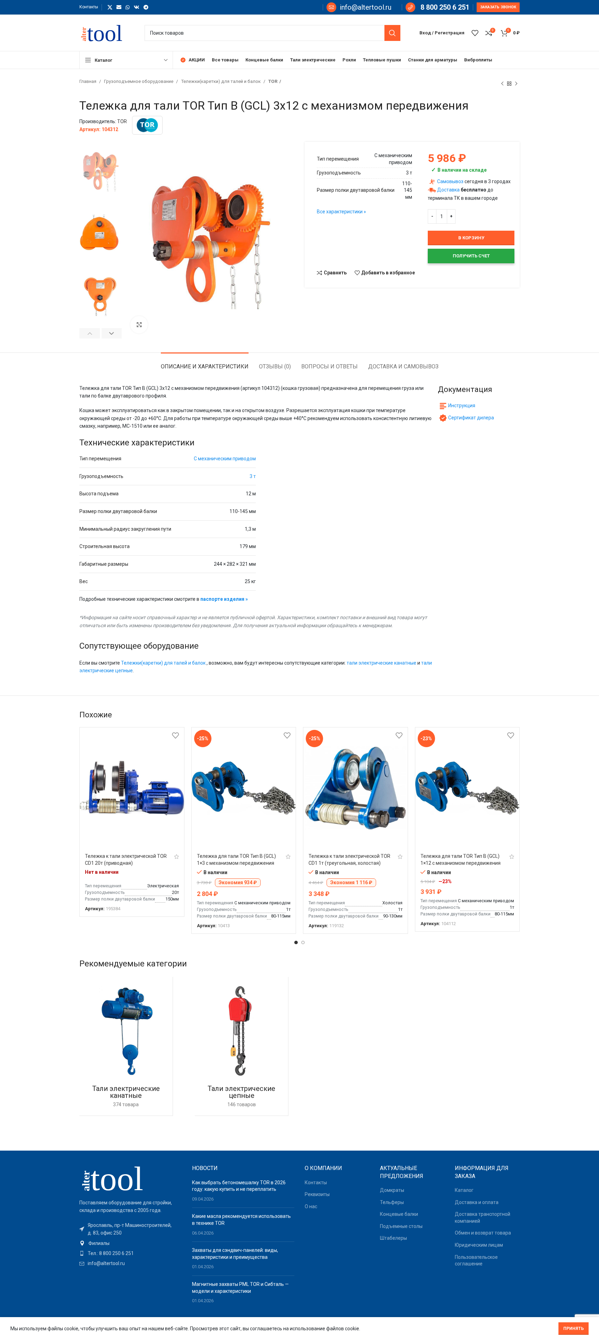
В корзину (471, 237)
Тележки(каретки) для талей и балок (221, 81)
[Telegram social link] (145, 7)
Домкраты (392, 1190)
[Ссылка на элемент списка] (130, 1243)
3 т (253, 476)
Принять (573, 1328)
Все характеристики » (341, 211)
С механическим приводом (225, 458)
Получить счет (471, 255)
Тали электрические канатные (126, 1092)
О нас (311, 1206)
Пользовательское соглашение (476, 1260)
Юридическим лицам (479, 1245)
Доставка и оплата (476, 1202)
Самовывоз (450, 181)
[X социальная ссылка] (109, 7)
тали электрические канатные (381, 663)
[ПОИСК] (392, 33)
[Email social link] (118, 7)
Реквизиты (317, 1194)
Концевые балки (399, 1214)
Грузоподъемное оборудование (139, 81)
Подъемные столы (401, 1226)
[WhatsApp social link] (127, 7)
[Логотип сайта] (105, 32)
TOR (273, 81)
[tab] (205, 363)
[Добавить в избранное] (175, 735)
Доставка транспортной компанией (482, 1217)
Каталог (464, 1190)
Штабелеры (393, 1238)
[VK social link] (136, 7)
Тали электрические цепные (241, 1092)
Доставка (448, 190)
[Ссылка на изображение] (117, 1177)
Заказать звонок (498, 7)
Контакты (316, 1182)
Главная (88, 81)
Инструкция (461, 405)
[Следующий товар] (516, 83)
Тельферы (392, 1202)
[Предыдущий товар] (502, 83)
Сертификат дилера (471, 417)
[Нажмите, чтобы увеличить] (139, 324)
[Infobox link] (359, 7)
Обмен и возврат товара (483, 1233)
